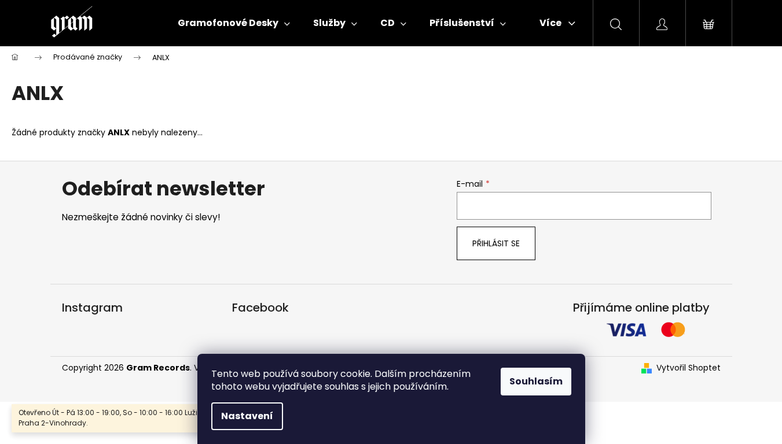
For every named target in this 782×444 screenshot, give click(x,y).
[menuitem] (234, 23)
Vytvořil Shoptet (688, 367)
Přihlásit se (496, 243)
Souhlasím (536, 381)
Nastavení (247, 416)
